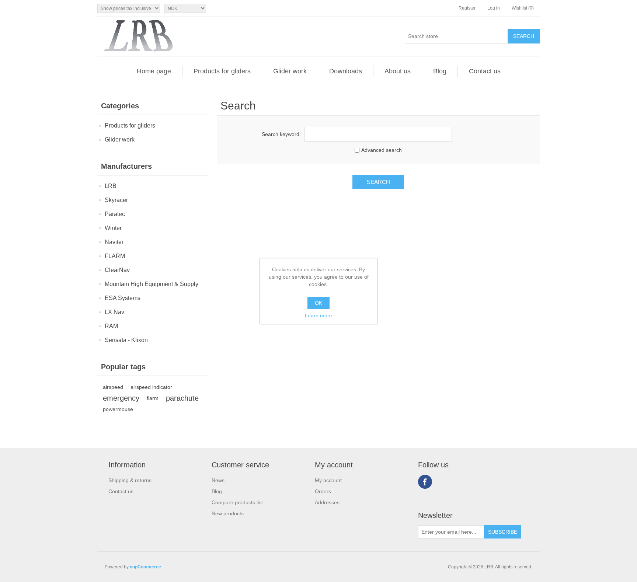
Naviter (114, 242)
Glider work (290, 71)
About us (397, 71)
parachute (182, 398)
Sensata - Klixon (126, 340)
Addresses (327, 502)
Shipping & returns (130, 480)
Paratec (115, 214)
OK (318, 303)
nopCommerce (145, 566)
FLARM (115, 256)
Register (467, 8)
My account (328, 480)
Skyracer (116, 200)
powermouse (118, 409)
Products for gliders (222, 71)
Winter (113, 228)
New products (228, 513)
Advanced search (381, 150)
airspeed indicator (151, 387)
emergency (121, 398)
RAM (111, 326)
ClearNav (117, 270)
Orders (323, 491)
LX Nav (114, 312)
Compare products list (237, 502)
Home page (154, 71)
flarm (153, 398)
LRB (110, 186)
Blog (439, 71)
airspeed (113, 387)
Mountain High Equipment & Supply (151, 284)
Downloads (345, 71)
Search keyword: (281, 134)
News (218, 480)
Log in (493, 8)
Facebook (425, 482)
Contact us (485, 71)
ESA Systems (122, 298)
